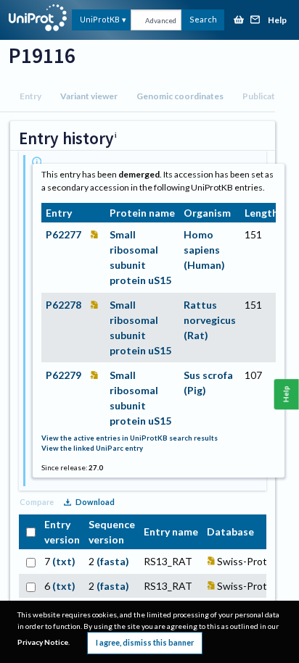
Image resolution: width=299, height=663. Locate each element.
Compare (37, 501)
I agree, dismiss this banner (145, 642)
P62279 (63, 375)
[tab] (30, 96)
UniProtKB (100, 19)
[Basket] (239, 20)
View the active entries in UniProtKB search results (129, 438)
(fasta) (113, 561)
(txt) (63, 561)
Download (95, 501)
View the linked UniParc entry (92, 448)
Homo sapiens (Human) (204, 249)
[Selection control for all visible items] (29, 531)
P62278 (63, 305)
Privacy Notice (42, 642)
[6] (29, 586)
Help (277, 20)
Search (203, 19)
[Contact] (255, 20)
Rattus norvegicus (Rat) (210, 320)
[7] (29, 561)
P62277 (63, 234)
